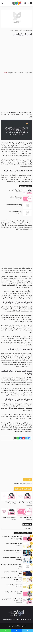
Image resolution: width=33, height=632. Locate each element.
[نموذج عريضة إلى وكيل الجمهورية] (27, 587)
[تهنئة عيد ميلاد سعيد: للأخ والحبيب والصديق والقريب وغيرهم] (27, 580)
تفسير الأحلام (22, 30)
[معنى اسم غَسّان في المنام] (24, 512)
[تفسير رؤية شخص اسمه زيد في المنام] (24, 496)
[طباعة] (15, 438)
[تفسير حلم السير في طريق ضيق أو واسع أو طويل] (27, 567)
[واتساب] (17, 438)
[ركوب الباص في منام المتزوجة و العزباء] (27, 553)
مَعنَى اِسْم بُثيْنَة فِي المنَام (16, 197)
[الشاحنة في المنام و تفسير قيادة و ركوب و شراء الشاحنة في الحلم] (27, 539)
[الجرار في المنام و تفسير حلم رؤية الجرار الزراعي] (27, 573)
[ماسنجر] (20, 438)
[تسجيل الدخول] (25, 3)
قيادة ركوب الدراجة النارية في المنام (13, 591)
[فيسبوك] (29, 438)
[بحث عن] (2, 3)
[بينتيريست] (23, 438)
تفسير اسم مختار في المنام (9, 517)
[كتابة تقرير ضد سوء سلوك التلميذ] (27, 546)
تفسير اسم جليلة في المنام (15, 190)
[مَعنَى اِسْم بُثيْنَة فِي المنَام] (27, 199)
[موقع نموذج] (16, 3)
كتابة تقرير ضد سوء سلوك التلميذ (14, 543)
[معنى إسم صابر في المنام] (8, 496)
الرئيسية (29, 30)
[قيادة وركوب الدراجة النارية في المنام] (27, 594)
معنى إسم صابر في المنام (10, 502)
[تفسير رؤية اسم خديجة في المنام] (27, 206)
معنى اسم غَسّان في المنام (25, 517)
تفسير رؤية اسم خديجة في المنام (14, 204)
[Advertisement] (16, 53)
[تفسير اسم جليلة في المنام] (27, 192)
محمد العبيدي (28, 72)
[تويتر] (26, 438)
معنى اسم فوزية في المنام (15, 211)
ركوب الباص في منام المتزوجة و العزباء (13, 550)
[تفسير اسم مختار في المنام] (8, 512)
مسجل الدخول (22, 483)
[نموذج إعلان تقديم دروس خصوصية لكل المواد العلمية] (27, 560)
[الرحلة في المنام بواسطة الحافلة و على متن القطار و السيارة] (27, 601)
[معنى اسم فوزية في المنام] (27, 213)
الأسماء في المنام (14, 30)
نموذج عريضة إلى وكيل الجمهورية (14, 584)
